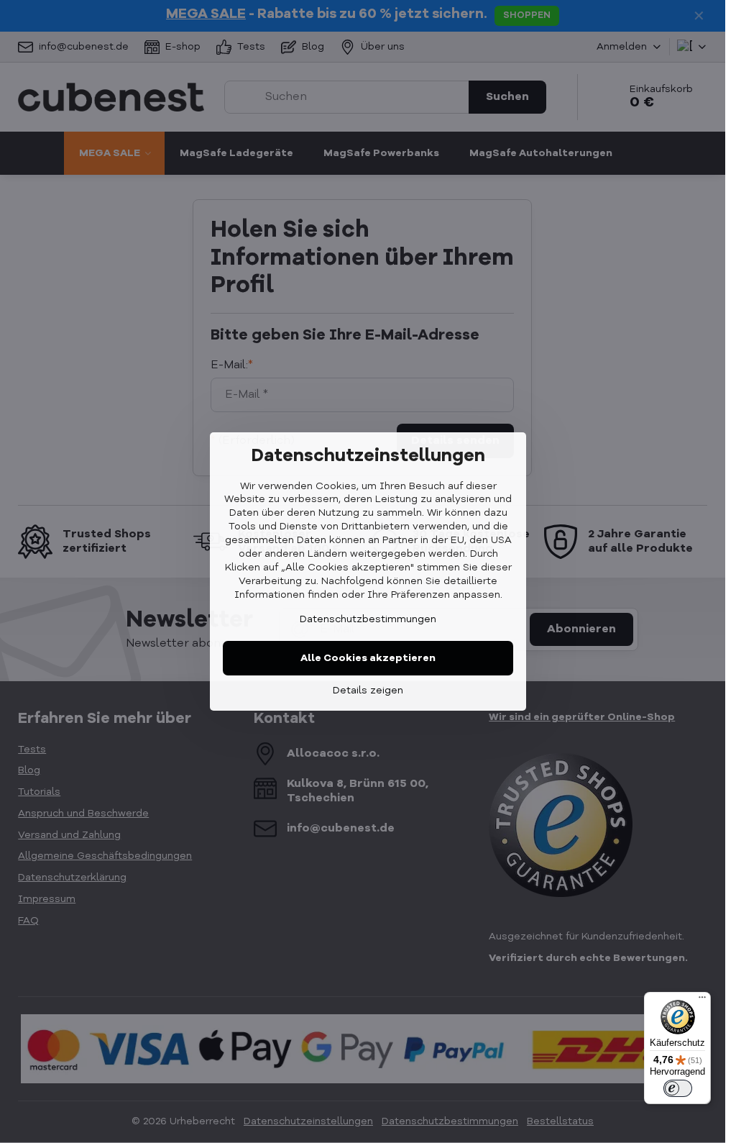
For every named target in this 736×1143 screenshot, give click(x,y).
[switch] (677, 1088)
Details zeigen (368, 691)
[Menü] (702, 1000)
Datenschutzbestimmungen (368, 619)
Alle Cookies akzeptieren (368, 658)
